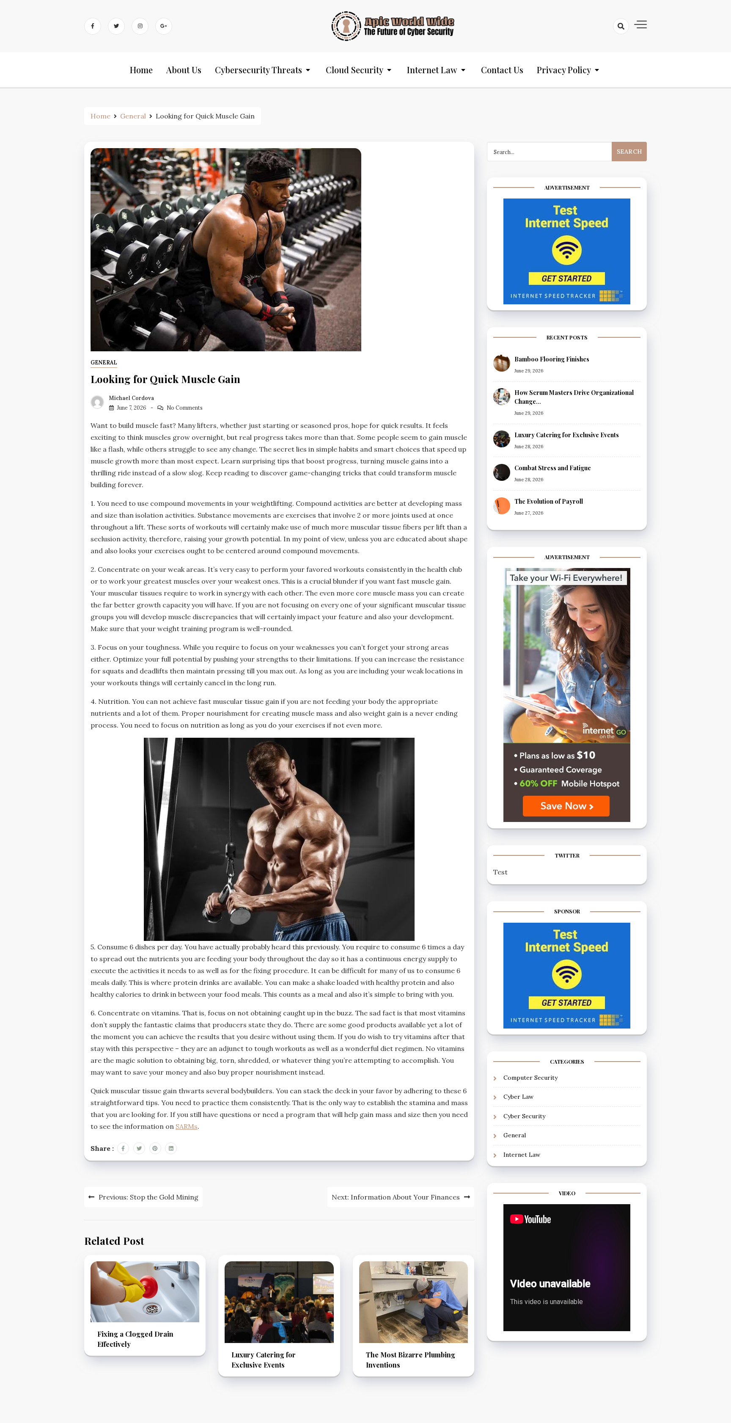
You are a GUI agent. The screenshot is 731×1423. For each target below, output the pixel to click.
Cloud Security (354, 69)
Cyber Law (518, 1097)
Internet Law (432, 69)
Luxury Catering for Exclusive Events (566, 435)
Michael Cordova (131, 398)
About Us (183, 69)
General (104, 362)
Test (500, 872)
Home (141, 69)
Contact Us (502, 69)
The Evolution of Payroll (548, 502)
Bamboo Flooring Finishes (551, 359)
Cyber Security (524, 1116)
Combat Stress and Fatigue (552, 468)
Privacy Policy (564, 69)
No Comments (185, 408)
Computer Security (530, 1077)
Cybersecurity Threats (258, 69)
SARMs (187, 1126)
